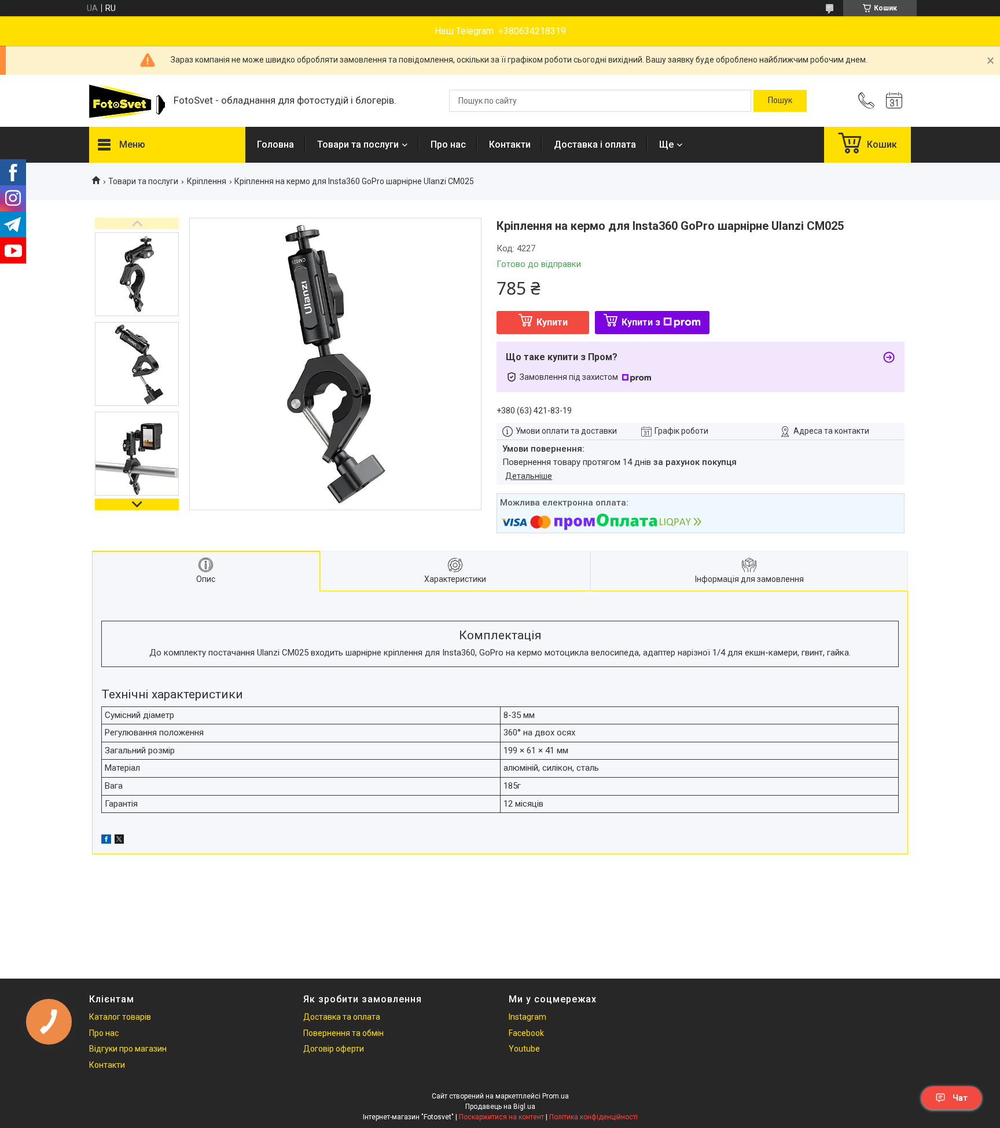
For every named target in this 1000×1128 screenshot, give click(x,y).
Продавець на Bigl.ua (500, 1107)
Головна (275, 144)
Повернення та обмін (343, 1033)
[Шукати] (780, 101)
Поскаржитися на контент (501, 1117)
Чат (960, 1098)
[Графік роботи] (894, 100)
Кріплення (206, 181)
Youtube (524, 1048)
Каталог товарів (120, 1016)
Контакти (510, 144)
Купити (552, 322)
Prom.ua (555, 1096)
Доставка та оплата (341, 1016)
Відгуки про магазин (128, 1048)
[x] (119, 840)
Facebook (526, 1033)
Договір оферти (333, 1048)
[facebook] (106, 840)
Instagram (527, 1016)
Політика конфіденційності (593, 1117)
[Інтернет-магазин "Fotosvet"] (125, 101)
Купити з (641, 322)
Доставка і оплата (595, 144)
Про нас (448, 144)
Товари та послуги (358, 144)
